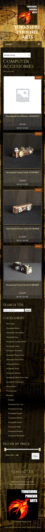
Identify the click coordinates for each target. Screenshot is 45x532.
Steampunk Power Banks (15, 359)
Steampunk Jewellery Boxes (16, 341)
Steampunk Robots (13, 364)
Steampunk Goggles (15, 413)
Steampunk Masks (14, 426)
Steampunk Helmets (15, 418)
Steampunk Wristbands (16, 435)
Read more (22, 128)
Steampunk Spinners (13, 373)
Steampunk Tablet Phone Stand (17, 377)
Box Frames (10, 323)
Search (28, 310)
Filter (35, 456)
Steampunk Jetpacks (15, 422)
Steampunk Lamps (12, 346)
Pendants (11, 400)
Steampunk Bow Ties (15, 404)
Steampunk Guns (12, 337)
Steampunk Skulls (12, 368)
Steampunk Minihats (15, 431)
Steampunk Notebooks (14, 350)
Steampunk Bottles (13, 328)
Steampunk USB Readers (15, 382)
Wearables (9, 395)
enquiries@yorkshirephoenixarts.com (23, 484)
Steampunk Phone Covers (15, 355)
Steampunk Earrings (15, 409)
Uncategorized (11, 391)
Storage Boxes (11, 386)
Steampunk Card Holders (15, 332)
